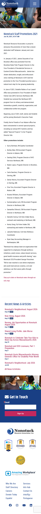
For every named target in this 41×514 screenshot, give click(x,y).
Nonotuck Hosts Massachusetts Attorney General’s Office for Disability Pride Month (22, 356)
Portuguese (28, 498)
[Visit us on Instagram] (17, 505)
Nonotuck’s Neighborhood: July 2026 (20, 364)
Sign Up (20, 413)
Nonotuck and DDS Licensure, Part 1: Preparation (20, 348)
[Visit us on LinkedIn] (31, 505)
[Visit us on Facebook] (10, 505)
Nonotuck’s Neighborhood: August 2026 (21, 310)
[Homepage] (20, 431)
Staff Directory (12, 487)
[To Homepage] (10, 4)
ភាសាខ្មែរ (26, 494)
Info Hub (26, 487)
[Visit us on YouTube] (24, 505)
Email (7, 402)
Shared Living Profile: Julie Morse (18, 332)
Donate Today (11, 494)
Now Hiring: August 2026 (15, 317)
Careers (9, 491)
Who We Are (11, 483)
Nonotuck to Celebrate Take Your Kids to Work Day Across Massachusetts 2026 (21, 340)
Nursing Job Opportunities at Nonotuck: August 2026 (21, 324)
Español (9, 498)
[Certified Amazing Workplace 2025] (20, 473)
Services (26, 483)
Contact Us (27, 491)
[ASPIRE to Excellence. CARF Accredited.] (20, 462)
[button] (34, 4)
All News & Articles (12, 369)
